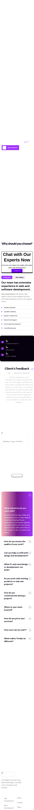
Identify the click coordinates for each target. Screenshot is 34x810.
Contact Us (17, 270)
